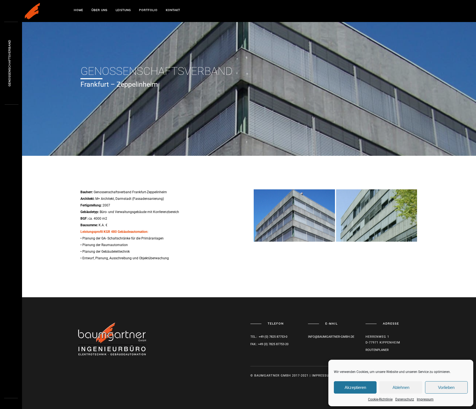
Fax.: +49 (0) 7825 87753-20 (269, 344)
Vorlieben (446, 387)
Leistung (123, 10)
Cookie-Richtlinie (380, 399)
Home (78, 10)
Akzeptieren (355, 387)
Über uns (99, 10)
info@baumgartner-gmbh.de (331, 337)
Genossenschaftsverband (9, 63)
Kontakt (173, 10)
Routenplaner (377, 350)
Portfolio (148, 10)
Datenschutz (404, 399)
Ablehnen (401, 387)
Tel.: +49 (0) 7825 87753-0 (268, 337)
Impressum (425, 399)
